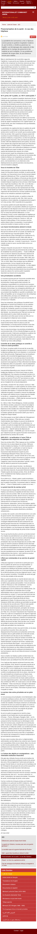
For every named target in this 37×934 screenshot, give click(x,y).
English (10, 1)
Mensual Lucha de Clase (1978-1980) (14, 891)
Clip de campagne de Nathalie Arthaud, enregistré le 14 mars (18, 864)
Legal (21, 930)
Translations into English (10, 881)
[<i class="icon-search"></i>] (34, 7)
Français (3, 1)
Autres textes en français (10, 877)
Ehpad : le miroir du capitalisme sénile (13, 860)
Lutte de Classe (12, 24)
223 (19, 24)
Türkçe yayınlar (7, 902)
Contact (16, 930)
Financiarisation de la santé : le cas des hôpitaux (16, 856)
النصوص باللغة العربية (8, 913)
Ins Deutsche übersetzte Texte (11, 895)
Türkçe (9, 3)
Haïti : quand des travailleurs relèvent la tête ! (15, 853)
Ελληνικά (16, 3)
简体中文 (29, 3)
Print (33, 37)
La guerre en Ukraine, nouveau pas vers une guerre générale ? (17, 845)
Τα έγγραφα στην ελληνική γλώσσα (15, 909)
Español (22, 1)
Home (4, 24)
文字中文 (5, 916)
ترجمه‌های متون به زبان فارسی (11, 920)
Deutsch (28, 1)
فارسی (2, 5)
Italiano (16, 1)
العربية (22, 3)
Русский (3, 3)
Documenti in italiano (8, 884)
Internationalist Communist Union (14, 13)
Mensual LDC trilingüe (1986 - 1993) (13, 905)
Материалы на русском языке (12, 898)
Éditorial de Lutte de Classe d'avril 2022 (14, 841)
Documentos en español (9, 888)
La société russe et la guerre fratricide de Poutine (16, 849)
